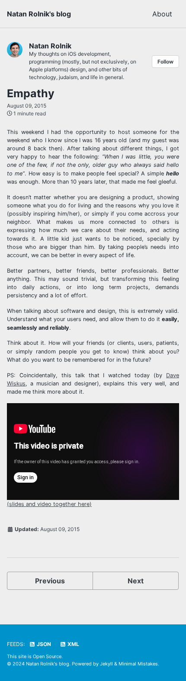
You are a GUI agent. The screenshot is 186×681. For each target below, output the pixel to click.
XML (72, 644)
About (162, 14)
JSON (43, 644)
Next (136, 580)
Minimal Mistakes (138, 664)
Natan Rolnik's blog (39, 14)
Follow (165, 61)
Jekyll (106, 664)
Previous (50, 580)
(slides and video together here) (49, 504)
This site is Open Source (34, 656)
